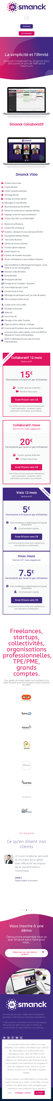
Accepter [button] (39, 1093)
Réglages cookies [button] (23, 1093)
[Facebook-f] (12, 1037)
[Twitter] (4, 1037)
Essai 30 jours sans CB (26, 399)
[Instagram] (21, 1037)
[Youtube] (16, 1037)
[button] (26, 18)
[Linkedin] (8, 1037)
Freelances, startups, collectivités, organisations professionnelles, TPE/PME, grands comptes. (27, 652)
